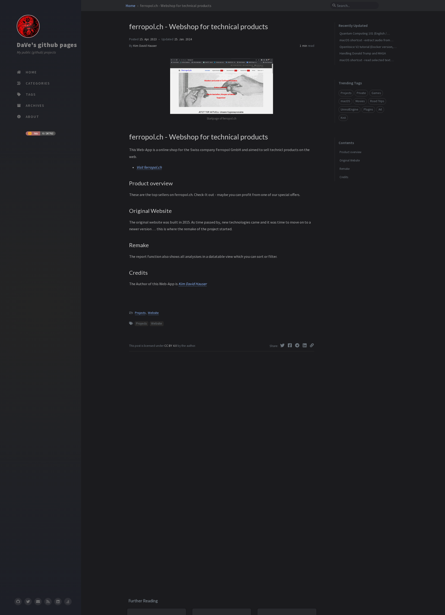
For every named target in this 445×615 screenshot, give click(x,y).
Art (380, 109)
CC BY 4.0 (171, 346)
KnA (343, 118)
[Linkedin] (305, 345)
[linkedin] (58, 601)
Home (131, 5)
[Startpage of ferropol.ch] (180, 85)
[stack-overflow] (68, 601)
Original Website (350, 160)
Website (153, 313)
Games (376, 93)
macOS (345, 101)
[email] (38, 601)
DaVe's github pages (47, 45)
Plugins (368, 109)
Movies (360, 101)
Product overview (350, 152)
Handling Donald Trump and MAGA (363, 53)
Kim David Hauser (145, 46)
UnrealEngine (349, 109)
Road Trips (377, 101)
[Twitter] (283, 345)
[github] (17, 601)
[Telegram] (298, 345)
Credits (344, 177)
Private (361, 93)
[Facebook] (290, 345)
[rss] (48, 601)
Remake (345, 168)
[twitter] (28, 601)
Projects (140, 313)
